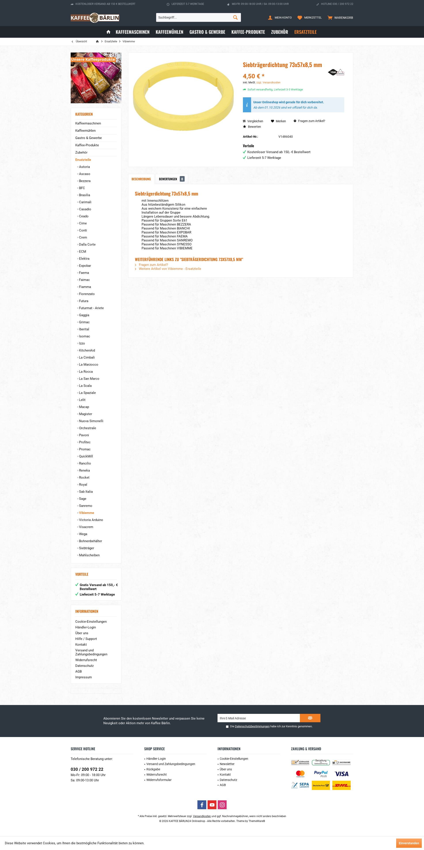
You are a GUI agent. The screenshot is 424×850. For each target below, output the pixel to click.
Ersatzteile (83, 160)
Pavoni (83, 435)
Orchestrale (87, 428)
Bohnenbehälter (90, 541)
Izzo (81, 343)
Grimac (84, 322)
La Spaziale (87, 393)
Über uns (81, 633)
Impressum (83, 677)
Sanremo (85, 506)
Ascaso (84, 174)
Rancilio (84, 463)
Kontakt (81, 645)
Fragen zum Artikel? (311, 121)
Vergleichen (255, 121)
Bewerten (254, 126)
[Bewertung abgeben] (282, 70)
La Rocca (85, 372)
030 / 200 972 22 (87, 769)
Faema (83, 273)
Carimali (84, 202)
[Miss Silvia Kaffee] (96, 78)
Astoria (84, 167)
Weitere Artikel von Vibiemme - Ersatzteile (169, 269)
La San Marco (88, 379)
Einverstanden (409, 843)
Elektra (83, 259)
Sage (82, 499)
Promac (84, 449)
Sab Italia (85, 492)
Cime (82, 223)
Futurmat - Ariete (91, 308)
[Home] (108, 32)
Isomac (84, 336)
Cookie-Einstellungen (91, 622)
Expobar (84, 266)
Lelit (81, 400)
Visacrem (85, 527)
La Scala (85, 386)
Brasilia (84, 195)
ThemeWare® (257, 821)
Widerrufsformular (159, 780)
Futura (83, 301)
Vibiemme (86, 513)
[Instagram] (222, 804)
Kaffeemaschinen (88, 123)
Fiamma (84, 287)
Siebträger (86, 548)
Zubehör (81, 152)
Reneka (84, 470)
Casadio (84, 209)
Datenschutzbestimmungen (252, 726)
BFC (81, 188)
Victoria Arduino (90, 520)
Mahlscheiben (89, 555)
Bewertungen (171, 179)
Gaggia (83, 315)
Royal (82, 485)
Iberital (83, 329)
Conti (82, 230)
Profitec (84, 442)
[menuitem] (339, 17)
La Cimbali (86, 357)
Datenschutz (84, 666)
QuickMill (85, 456)
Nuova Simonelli (90, 421)
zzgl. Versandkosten (268, 82)
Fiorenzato (86, 294)
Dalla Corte (87, 244)
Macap (83, 407)
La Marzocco (88, 365)
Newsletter (227, 764)
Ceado (83, 216)
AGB (78, 671)
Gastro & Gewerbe (88, 138)
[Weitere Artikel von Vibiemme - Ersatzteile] (333, 72)
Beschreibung (141, 179)
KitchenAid (86, 350)
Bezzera (84, 181)
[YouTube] (212, 804)
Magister (85, 414)
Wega (82, 534)
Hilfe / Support (86, 639)
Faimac (84, 280)
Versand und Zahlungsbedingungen (91, 652)
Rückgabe (153, 769)
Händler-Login (85, 627)
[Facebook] (201, 804)
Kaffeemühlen (85, 131)
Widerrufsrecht (86, 660)
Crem (82, 237)
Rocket (83, 478)
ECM (82, 252)
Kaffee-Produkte (87, 145)
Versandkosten (202, 816)
